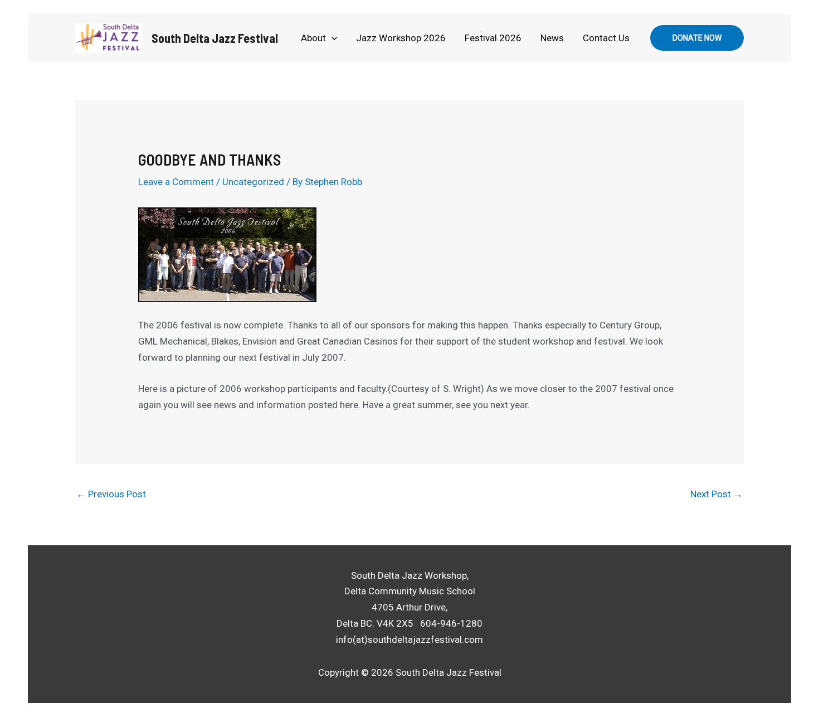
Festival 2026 (493, 37)
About (313, 37)
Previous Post (111, 494)
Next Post (716, 494)
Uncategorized (253, 181)
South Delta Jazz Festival (215, 38)
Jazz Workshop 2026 (401, 37)
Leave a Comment (176, 181)
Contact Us (606, 37)
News (552, 37)
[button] (331, 37)
